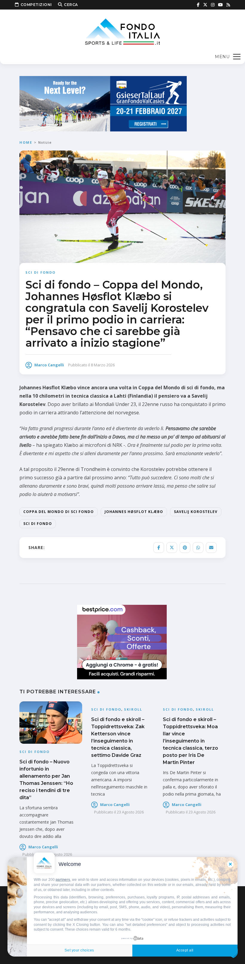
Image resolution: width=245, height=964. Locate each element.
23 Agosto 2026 (130, 812)
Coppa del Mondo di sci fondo (58, 511)
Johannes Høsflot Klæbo (134, 511)
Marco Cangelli (49, 365)
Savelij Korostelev (196, 511)
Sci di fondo (40, 272)
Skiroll (133, 709)
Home (25, 142)
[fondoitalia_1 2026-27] (103, 103)
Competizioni (36, 4)
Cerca (71, 4)
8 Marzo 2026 (103, 365)
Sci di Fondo (37, 523)
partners (63, 880)
